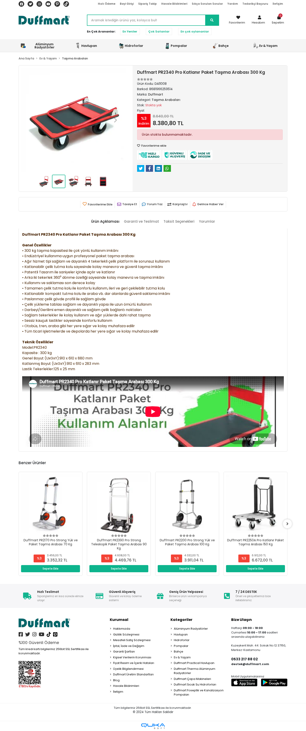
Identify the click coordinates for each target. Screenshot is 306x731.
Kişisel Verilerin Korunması (132, 657)
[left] (19, 524)
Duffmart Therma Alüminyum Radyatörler (194, 671)
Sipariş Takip (147, 4)
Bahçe (178, 651)
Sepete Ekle (50, 568)
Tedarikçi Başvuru (255, 4)
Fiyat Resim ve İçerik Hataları (133, 663)
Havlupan (181, 634)
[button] (258, 20)
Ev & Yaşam (182, 657)
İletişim (278, 4)
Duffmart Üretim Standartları (133, 674)
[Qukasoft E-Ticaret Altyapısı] (153, 726)
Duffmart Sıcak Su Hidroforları (195, 684)
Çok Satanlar (159, 31)
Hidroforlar (182, 640)
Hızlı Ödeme (106, 4)
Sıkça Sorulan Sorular (207, 4)
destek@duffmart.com (250, 664)
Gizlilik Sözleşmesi (126, 634)
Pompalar (181, 646)
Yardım (232, 4)
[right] (287, 524)
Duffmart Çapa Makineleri (192, 679)
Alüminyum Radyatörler (191, 629)
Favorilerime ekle (153, 146)
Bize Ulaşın (241, 619)
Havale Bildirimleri (174, 4)
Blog (116, 680)
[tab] (105, 221)
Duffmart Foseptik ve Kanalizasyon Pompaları (199, 692)
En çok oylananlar (195, 31)
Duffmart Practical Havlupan (194, 663)
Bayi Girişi (127, 4)
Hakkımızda (121, 629)
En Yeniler (130, 31)
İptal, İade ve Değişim (128, 646)
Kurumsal (119, 619)
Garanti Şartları (124, 651)
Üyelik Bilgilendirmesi (128, 669)
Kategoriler (181, 619)
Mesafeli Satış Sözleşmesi (132, 640)
